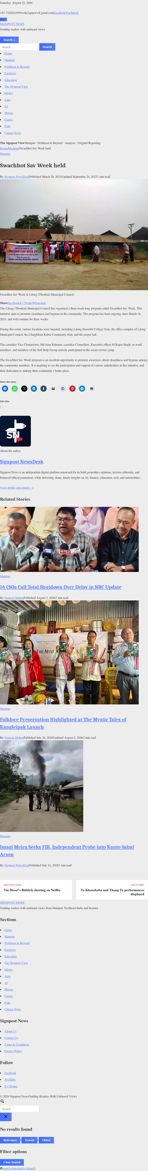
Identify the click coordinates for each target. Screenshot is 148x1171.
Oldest (46, 1140)
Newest (29, 1140)
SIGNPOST (12, 24)
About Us (10, 1031)
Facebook (59, 13)
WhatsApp (39, 303)
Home (8, 53)
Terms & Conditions (16, 1044)
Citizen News (12, 133)
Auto (7, 100)
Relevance (10, 1140)
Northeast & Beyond (16, 67)
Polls (7, 126)
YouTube (70, 13)
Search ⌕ (9, 39)
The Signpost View (16, 86)
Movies (8, 113)
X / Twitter (26, 303)
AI (6, 106)
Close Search (11, 1162)
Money (8, 93)
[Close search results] (6, 1117)
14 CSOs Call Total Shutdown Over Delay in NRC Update (60, 587)
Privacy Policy (13, 1051)
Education (10, 80)
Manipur (9, 60)
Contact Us (11, 1038)
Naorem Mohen (14, 598)
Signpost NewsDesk (16, 176)
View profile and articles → (17, 487)
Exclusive (10, 73)
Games (8, 119)
